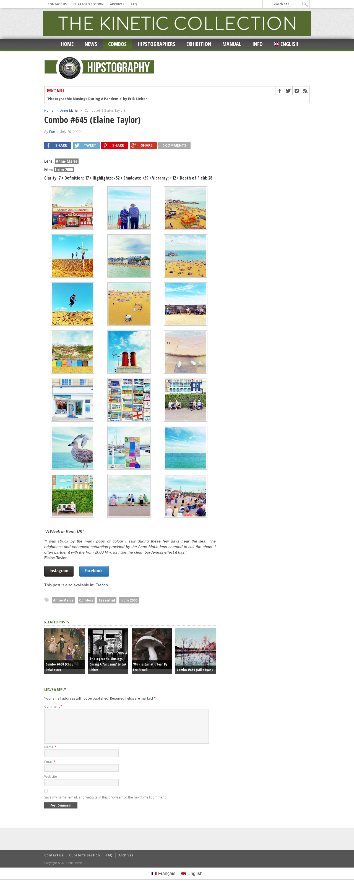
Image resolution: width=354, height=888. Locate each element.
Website (50, 776)
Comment (53, 706)
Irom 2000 (129, 600)
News (91, 44)
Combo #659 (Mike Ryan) (195, 669)
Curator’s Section (88, 4)
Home (67, 44)
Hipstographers (156, 44)
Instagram (59, 571)
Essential (107, 600)
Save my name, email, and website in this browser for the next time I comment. (105, 797)
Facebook (94, 571)
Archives (117, 4)
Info (257, 44)
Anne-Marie (69, 110)
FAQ (134, 4)
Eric (52, 132)
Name (50, 747)
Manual (231, 44)
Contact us (57, 4)
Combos (117, 44)
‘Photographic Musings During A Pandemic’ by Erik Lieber (97, 98)
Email (49, 761)
